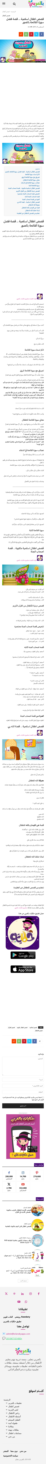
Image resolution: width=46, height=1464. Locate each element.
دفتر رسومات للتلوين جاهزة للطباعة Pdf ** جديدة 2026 (17, 1241)
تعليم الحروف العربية (25, 1268)
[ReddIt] (21, 34)
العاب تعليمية (27, 1253)
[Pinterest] (31, 34)
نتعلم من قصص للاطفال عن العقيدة (28, 213)
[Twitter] (36, 34)
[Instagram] (30, 1294)
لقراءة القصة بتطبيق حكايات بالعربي (27, 299)
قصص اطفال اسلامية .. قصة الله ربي (28, 202)
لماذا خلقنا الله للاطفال (32, 210)
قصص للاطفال (38, 1030)
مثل (9, 1171)
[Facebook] (41, 34)
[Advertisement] (23, 91)
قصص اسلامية (33, 1027)
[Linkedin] (22, 1294)
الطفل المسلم (27, 1207)
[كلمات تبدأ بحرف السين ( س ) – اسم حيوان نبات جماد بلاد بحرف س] (37, 1270)
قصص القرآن (11, 1027)
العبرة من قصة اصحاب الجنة (31, 199)
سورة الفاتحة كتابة (34, 185)
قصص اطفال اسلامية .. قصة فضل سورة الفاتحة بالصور (22, 172)
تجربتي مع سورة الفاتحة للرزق (31, 177)
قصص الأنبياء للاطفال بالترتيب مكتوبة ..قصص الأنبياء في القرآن (18, 1211)
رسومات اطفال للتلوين (25, 1237)
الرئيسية (13, 12)
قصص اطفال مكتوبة (22, 1027)
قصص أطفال (6, 12)
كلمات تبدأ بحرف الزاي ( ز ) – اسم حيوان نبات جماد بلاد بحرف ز (17, 1256)
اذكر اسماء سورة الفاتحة (32, 174)
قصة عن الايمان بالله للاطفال (31, 208)
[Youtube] (19, 1302)
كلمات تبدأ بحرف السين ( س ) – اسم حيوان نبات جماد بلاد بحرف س (18, 1271)
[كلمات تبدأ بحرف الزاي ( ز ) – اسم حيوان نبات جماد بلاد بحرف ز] (37, 1255)
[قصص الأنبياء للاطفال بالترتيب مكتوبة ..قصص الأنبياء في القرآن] (37, 1210)
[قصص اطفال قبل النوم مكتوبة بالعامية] (37, 1225)
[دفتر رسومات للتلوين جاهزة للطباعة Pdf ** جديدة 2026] (37, 1240)
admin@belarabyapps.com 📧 (16, 1334)
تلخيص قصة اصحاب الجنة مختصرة (29, 194)
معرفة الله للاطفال (34, 205)
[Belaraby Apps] (30, 3)
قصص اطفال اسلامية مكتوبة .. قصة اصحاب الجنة (24, 188)
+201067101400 (14, 1338)
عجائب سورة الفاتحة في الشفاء (30, 183)
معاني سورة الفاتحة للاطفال (31, 180)
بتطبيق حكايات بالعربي (21, 908)
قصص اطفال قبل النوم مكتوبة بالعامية (18, 1226)
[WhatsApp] (26, 34)
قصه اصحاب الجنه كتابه (32, 196)
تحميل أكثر (24, 1281)
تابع (23, 1171)
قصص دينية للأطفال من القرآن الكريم (28, 191)
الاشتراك (23, 1183)
